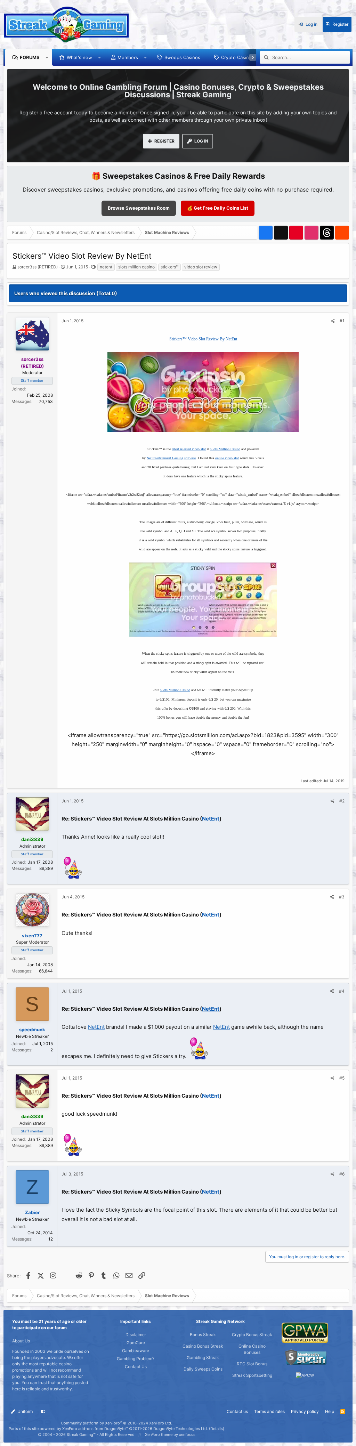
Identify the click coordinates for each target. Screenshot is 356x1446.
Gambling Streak (203, 1357)
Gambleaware (135, 1350)
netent (106, 266)
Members (128, 57)
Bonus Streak (203, 1334)
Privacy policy (305, 1411)
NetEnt (210, 818)
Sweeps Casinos (182, 57)
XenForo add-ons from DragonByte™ (95, 1428)
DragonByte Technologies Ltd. (180, 1428)
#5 (342, 1078)
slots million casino (136, 266)
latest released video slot (189, 449)
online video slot (227, 458)
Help (329, 1411)
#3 (342, 896)
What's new (79, 57)
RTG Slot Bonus (252, 1363)
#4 (342, 991)
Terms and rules (269, 1411)
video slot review (200, 266)
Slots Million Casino (225, 449)
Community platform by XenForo (116, 1423)
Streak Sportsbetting (252, 1375)
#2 (342, 800)
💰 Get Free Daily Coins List (217, 208)
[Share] (333, 321)
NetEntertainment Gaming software (171, 458)
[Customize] (43, 1411)
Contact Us (136, 1366)
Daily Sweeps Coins (203, 1369)
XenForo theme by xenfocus (170, 1434)
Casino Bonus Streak (203, 1346)
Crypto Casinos (237, 57)
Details (216, 1428)
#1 (342, 320)
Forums (30, 57)
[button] (47, 57)
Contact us (237, 1411)
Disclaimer (136, 1334)
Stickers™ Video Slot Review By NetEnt (203, 339)
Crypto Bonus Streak (252, 1334)
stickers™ (169, 266)
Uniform (24, 1411)
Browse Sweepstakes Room (139, 208)
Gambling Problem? (135, 1358)
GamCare (136, 1342)
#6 (342, 1174)
